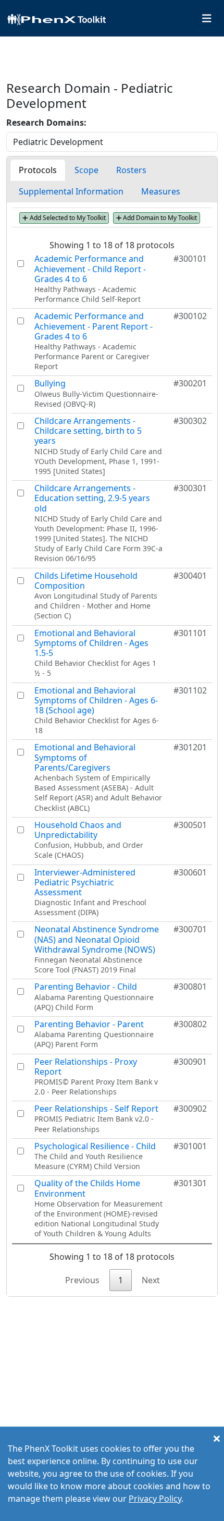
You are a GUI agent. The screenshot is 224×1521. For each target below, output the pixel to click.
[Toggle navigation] (206, 18)
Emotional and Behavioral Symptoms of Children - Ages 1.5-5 (91, 643)
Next (151, 1280)
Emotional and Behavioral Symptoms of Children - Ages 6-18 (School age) (96, 700)
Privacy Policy (155, 1498)
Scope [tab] (86, 170)
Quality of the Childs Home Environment (87, 1188)
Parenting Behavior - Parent (89, 1024)
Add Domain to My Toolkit (159, 217)
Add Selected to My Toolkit (67, 217)
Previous (82, 1280)
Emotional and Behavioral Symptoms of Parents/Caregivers (84, 757)
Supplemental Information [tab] (71, 191)
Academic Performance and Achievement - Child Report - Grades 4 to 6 (90, 268)
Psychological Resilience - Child (95, 1146)
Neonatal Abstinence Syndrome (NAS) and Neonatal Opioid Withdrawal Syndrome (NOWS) (96, 939)
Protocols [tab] (38, 170)
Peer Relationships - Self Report (96, 1108)
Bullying (50, 383)
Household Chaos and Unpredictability (77, 830)
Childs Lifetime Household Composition (86, 580)
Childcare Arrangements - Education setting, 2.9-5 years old (92, 498)
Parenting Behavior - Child (85, 986)
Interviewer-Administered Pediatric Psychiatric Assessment (84, 882)
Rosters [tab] (131, 170)
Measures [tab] (160, 191)
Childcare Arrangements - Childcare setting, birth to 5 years (88, 430)
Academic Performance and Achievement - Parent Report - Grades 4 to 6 (93, 326)
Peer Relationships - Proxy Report (85, 1066)
